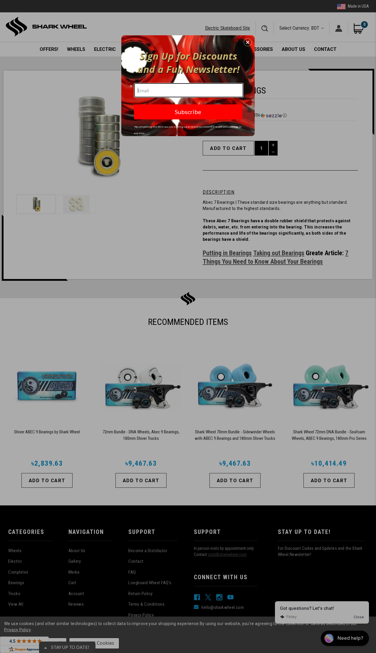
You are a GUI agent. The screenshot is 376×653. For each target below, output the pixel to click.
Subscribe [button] (188, 111)
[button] (247, 42)
